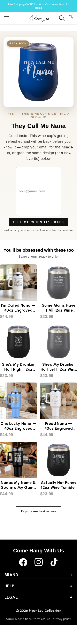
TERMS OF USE (42, 619)
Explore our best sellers (38, 511)
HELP (38, 585)
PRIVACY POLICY (62, 619)
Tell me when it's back (39, 222)
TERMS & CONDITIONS (18, 619)
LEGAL (38, 597)
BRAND (38, 574)
